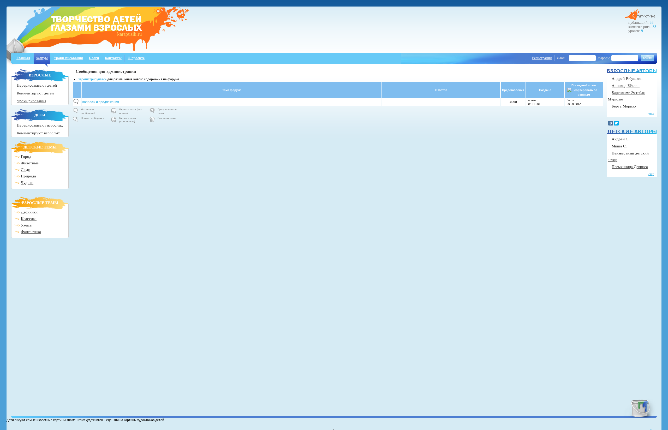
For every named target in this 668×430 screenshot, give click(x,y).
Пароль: (604, 58)
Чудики (27, 183)
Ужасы (26, 225)
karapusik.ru (129, 34)
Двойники (29, 212)
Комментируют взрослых (38, 133)
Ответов (441, 90)
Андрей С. (620, 139)
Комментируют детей (35, 93)
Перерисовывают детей (37, 85)
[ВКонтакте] (610, 123)
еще (651, 113)
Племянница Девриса (630, 167)
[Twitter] (616, 123)
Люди (25, 170)
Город (26, 156)
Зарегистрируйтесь (92, 79)
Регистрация (542, 58)
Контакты (113, 58)
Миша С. (619, 146)
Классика (29, 219)
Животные (30, 163)
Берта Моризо (624, 106)
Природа (28, 176)
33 (654, 27)
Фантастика (31, 232)
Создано (545, 90)
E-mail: (562, 58)
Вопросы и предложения (100, 102)
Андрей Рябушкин (627, 78)
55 (651, 23)
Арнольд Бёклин (626, 85)
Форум (42, 58)
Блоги (94, 58)
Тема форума (231, 90)
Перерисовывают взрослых (40, 125)
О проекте (136, 58)
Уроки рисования (68, 58)
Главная (23, 58)
